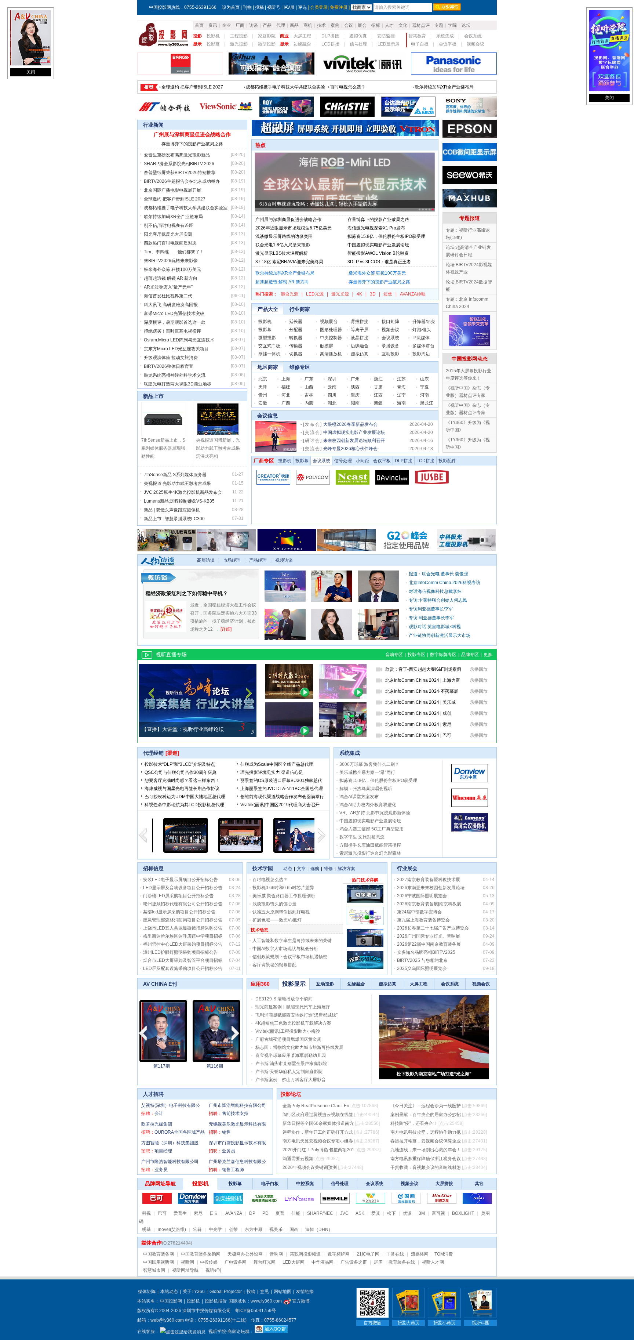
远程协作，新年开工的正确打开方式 (318, 1132)
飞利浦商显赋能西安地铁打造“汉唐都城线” (296, 1015)
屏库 (378, 1262)
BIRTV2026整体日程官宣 (168, 366)
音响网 (276, 1254)
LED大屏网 (294, 1262)
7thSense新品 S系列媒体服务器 (175, 474)
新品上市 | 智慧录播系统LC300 (174, 518)
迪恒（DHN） (319, 1229)
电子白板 (420, 44)
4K (359, 294)
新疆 (378, 403)
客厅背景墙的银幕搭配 (274, 964)
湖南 (355, 403)
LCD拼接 (330, 44)
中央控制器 (331, 337)
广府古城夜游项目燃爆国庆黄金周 (288, 1039)
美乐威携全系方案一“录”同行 (367, 772)
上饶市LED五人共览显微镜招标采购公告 (182, 928)
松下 (391, 1213)
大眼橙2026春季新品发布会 (350, 424)
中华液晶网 (322, 1262)
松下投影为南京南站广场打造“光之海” (434, 1073)
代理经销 (153, 753)
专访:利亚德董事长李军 (431, 617)
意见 (264, 1291)
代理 (280, 25)
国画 (293, 1229)
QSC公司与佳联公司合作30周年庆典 (180, 772)
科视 (146, 1213)
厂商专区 (264, 461)
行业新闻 (153, 125)
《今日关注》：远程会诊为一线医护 (425, 1105)
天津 (262, 387)
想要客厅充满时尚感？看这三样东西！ (182, 780)
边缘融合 (302, 44)
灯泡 (416, 329)
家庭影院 (267, 36)
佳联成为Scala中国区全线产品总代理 (276, 764)
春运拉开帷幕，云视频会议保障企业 (425, 1141)
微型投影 (267, 44)
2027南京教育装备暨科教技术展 (428, 879)
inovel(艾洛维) (172, 1229)
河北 (285, 395)
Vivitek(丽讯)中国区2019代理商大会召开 (280, 804)
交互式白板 (269, 345)
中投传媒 (209, 1262)
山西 (309, 387)
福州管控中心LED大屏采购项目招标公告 (182, 944)
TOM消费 (443, 1254)
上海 (285, 378)
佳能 (295, 1213)
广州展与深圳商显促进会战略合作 (192, 134)
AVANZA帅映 (413, 294)
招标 (375, 25)
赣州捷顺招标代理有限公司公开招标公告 (182, 903)
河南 (424, 395)
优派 (407, 1213)
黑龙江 (426, 403)
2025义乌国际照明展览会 (422, 968)
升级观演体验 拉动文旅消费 (171, 357)
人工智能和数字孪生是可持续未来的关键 (292, 940)
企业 (226, 25)
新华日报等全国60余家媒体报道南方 (318, 1123)
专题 (438, 25)
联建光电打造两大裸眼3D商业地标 (177, 384)
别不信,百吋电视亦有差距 (168, 225)
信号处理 (358, 44)
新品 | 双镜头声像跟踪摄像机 (172, 510)
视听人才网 (433, 1262)
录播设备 (390, 345)
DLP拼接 (330, 36)
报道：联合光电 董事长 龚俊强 (438, 573)
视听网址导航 (185, 1270)
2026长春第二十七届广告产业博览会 (433, 928)
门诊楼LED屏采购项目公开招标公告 (178, 895)
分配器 (295, 329)
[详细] (226, 629)
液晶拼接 (359, 337)
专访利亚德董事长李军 (431, 609)
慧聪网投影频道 (305, 1254)
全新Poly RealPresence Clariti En (316, 1105)
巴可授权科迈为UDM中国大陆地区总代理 (185, 796)
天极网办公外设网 (245, 1254)
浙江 (378, 378)
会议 (348, 25)
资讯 (212, 25)
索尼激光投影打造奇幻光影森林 (370, 853)
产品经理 (258, 560)
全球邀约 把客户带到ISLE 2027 (174, 199)
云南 (332, 387)
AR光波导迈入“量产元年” (168, 287)
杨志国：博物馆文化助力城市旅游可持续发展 (299, 1047)
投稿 (259, 7)
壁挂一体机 (269, 353)
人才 (389, 25)
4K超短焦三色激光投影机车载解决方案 (293, 1023)
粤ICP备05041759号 (255, 1310)
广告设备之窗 (353, 1262)
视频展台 (329, 321)
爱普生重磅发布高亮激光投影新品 (194, 87)
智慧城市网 (154, 1270)
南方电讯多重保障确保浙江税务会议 (425, 1158)
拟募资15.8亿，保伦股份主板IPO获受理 (386, 236)
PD (265, 1213)
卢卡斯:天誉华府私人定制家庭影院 (289, 1071)
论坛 (466, 25)
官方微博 (300, 1301)
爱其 (375, 1213)
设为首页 (231, 7)
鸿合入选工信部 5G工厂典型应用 (371, 829)
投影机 (213, 36)
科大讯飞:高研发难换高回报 (171, 304)
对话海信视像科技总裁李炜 (435, 591)
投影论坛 (291, 1094)
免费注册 (338, 7)
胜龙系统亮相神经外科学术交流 (174, 375)
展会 (362, 25)
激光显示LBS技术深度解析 (281, 253)
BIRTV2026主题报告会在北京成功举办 (368, 87)
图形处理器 (331, 329)
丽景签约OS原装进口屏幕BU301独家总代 (281, 780)
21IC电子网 (368, 1254)
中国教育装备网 (158, 1254)
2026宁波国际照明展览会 (422, 895)
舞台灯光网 (265, 1262)
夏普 (280, 1213)
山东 (424, 378)
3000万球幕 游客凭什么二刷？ (369, 764)
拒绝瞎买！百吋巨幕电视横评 (172, 331)
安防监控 (386, 36)
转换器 (295, 337)
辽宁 (401, 395)
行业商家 (299, 309)
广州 (355, 378)
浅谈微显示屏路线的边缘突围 (284, 236)
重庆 (355, 395)
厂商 (240, 25)
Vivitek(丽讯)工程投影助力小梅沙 (287, 1031)
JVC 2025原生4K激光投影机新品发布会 (183, 492)
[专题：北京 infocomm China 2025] (470, 345)
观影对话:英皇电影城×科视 (435, 626)
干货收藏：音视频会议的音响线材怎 (425, 1167)
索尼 (198, 1213)
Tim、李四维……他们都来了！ (174, 251)
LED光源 (315, 294)
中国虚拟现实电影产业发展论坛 (378, 244)
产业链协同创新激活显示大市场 (439, 635)
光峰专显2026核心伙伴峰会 (350, 448)
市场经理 (232, 560)
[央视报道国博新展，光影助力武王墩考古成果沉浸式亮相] (218, 434)
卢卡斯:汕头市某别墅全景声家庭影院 (291, 1063)
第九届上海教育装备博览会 (423, 920)
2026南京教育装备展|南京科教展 (429, 903)
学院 (452, 25)
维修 (328, 868)
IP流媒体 (421, 337)
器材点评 (421, 25)
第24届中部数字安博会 (419, 912)
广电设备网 (236, 1262)
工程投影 (239, 36)
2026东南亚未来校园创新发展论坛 (430, 887)
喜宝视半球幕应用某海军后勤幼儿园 (290, 1055)
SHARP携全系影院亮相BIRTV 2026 (179, 163)
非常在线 (395, 1254)
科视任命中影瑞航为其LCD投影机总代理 (184, 804)
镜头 (426, 329)
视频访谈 (284, 560)
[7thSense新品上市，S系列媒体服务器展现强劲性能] (163, 434)
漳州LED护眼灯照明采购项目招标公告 (180, 952)
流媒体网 (420, 1254)
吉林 (309, 395)
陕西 (355, 387)
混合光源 (289, 294)
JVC (344, 1213)
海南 (401, 403)
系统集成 (445, 36)
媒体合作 (151, 1243)
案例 (335, 25)
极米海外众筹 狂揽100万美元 (172, 269)
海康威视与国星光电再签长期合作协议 (182, 788)
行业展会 (407, 868)
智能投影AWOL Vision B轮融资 (378, 253)
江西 (378, 395)
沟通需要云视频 (298, 1158)
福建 (285, 387)
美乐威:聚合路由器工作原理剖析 (283, 895)
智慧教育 (417, 36)
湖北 (332, 403)
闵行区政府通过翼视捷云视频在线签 (318, 1114)
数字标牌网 (339, 1254)
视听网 (187, 1262)
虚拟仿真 (358, 36)
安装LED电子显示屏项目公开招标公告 (180, 879)
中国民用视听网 (158, 1262)
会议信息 (267, 416)
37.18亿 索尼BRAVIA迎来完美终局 (289, 261)
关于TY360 (194, 1291)
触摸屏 (326, 345)
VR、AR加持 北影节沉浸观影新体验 (374, 812)
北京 (262, 378)
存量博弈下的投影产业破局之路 (192, 143)
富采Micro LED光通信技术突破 (174, 313)
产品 (267, 25)
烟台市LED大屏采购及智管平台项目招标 (182, 960)
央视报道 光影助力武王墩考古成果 (177, 483)
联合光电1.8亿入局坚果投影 (282, 244)
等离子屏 (359, 329)
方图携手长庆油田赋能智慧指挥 (370, 845)
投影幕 (213, 44)
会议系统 (473, 36)
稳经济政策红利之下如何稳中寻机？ (187, 593)
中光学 (215, 1229)
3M (422, 1213)
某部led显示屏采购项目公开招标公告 (179, 912)
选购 (314, 868)
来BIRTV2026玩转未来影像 (171, 260)
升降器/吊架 (424, 321)
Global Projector (225, 1291)
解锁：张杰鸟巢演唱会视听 (365, 788)
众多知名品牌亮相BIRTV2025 (426, 952)
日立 (213, 1213)
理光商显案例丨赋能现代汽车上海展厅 (292, 1007)
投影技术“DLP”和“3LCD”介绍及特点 (180, 764)
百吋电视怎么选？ (270, 879)
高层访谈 (206, 560)
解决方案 (346, 868)
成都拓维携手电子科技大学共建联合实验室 (185, 207)
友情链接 (305, 1291)
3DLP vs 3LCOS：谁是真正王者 (379, 261)
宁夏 (424, 387)
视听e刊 (213, 1270)
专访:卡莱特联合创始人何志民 (438, 600)
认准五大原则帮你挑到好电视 (281, 912)
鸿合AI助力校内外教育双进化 (367, 804)
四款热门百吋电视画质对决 (170, 243)
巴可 (162, 1213)
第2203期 (214, 1066)
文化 (402, 25)
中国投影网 (171, 1301)
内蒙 (309, 403)
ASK (360, 1213)
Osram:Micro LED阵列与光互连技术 (179, 340)
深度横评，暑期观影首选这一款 (174, 322)
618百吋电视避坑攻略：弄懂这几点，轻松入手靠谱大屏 (318, 204)
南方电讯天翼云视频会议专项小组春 (318, 1141)
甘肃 (378, 387)
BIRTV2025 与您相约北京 (422, 960)
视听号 (273, 7)
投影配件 (447, 460)
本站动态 (169, 1291)
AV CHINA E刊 (160, 984)
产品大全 (268, 309)
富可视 (438, 1213)
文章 (301, 868)
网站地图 (282, 1291)
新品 (294, 25)
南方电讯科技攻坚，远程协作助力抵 (425, 1132)
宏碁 (197, 1229)
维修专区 (299, 367)
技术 (321, 25)
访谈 (253, 25)
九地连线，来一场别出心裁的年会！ (425, 1149)
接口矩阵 (390, 321)
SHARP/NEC (320, 1213)
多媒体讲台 (423, 345)
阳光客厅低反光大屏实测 (168, 234)
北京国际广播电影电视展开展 (443, 87)
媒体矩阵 (147, 1291)
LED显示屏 (389, 44)
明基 (146, 1229)
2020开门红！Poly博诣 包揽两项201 (318, 1149)
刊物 (247, 7)
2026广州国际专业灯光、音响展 (428, 936)
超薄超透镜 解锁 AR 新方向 (170, 278)
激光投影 (239, 44)
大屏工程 (302, 36)
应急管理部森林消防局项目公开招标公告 (182, 920)
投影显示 (294, 984)
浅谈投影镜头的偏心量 (274, 903)
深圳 (332, 378)
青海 (401, 387)
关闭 (30, 72)
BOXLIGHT (463, 1213)
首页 (199, 25)
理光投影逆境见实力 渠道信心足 (271, 772)
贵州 (262, 395)
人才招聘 (153, 1094)
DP (252, 1213)
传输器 (295, 345)
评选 (302, 7)
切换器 (295, 353)
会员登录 (319, 7)
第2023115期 (161, 1066)
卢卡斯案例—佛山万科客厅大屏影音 (290, 1079)
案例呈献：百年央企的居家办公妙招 (425, 1114)
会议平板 (447, 44)
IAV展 (289, 7)
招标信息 (153, 868)
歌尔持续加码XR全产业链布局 (173, 216)
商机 (307, 25)
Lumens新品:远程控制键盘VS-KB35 (179, 501)
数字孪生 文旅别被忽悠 (362, 837)
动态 (287, 868)
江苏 (401, 378)
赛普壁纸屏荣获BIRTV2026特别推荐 (281, 87)
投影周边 (421, 353)
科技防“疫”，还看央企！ (413, 1123)
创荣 (233, 1229)
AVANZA (233, 1213)
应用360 (260, 984)
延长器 (295, 321)
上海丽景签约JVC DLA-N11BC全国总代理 (281, 788)
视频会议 (475, 44)
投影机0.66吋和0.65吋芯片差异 (283, 887)
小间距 (362, 460)
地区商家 (268, 367)
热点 (260, 145)
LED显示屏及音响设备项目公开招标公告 (182, 887)
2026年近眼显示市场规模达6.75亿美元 (293, 228)
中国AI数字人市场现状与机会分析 (285, 948)
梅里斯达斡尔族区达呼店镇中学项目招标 (182, 936)
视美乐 (276, 1229)
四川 (332, 395)
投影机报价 (216, 1301)
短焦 (387, 294)
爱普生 (180, 1213)
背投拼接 (359, 321)
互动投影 (390, 353)
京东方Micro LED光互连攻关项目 (176, 348)
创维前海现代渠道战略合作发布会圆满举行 (282, 796)
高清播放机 (331, 353)
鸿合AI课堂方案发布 (359, 796)
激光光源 (340, 294)
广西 (285, 403)
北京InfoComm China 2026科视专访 (444, 582)
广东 (309, 378)
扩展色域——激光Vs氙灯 (277, 920)
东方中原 (253, 1229)
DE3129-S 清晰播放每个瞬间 (284, 999)
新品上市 (153, 396)
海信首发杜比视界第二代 (168, 295)
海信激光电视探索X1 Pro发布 (376, 228)
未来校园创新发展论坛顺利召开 (354, 440)
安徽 (262, 403)
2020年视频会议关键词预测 (310, 1167)
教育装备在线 (402, 1262)
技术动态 (259, 929)
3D (373, 294)
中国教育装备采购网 (201, 1254)
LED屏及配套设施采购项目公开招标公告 (182, 968)
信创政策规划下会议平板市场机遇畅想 (289, 956)
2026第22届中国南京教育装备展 (429, 944)
